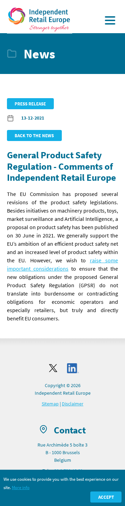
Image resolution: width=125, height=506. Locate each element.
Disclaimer (72, 404)
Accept (106, 497)
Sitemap (50, 404)
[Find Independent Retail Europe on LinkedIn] (73, 368)
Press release (30, 103)
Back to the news (34, 135)
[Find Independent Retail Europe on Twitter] (53, 368)
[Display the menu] (110, 20)
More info (21, 487)
